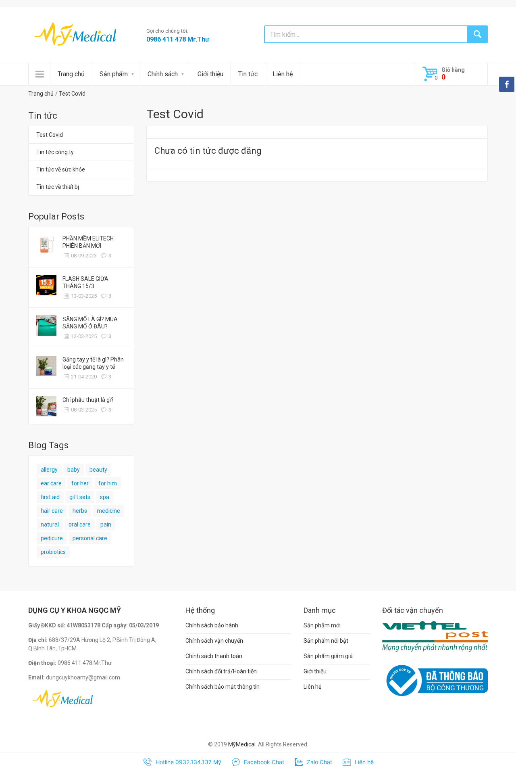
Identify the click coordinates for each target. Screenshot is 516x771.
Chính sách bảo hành (211, 625)
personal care (90, 538)
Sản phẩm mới (322, 625)
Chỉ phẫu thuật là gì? (88, 400)
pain (105, 524)
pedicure (52, 538)
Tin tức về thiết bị (57, 187)
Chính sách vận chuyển (214, 640)
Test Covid (72, 93)
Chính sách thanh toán (213, 656)
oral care (80, 524)
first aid (50, 497)
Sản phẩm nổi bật (326, 640)
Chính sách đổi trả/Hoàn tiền (221, 671)
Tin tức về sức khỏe (60, 169)
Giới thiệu (210, 74)
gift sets (79, 497)
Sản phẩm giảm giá (328, 656)
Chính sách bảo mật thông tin (222, 686)
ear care (51, 483)
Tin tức (248, 74)
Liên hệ (283, 74)
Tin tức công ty (55, 152)
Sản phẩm (114, 74)
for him (107, 483)
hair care (52, 511)
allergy (49, 469)
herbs (80, 511)
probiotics (53, 552)
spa (104, 497)
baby (73, 469)
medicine (108, 511)
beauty (98, 469)
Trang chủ (71, 74)
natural (50, 524)
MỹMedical (242, 744)
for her (80, 483)
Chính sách (163, 74)
